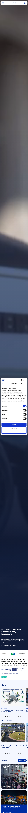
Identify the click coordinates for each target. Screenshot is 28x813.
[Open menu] (3, 3)
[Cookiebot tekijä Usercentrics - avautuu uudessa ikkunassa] (21, 380)
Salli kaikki (14, 424)
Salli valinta (14, 428)
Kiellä (14, 431)
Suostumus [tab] (5, 383)
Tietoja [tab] (23, 383)
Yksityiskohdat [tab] (14, 383)
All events (21, 760)
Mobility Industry (7, 645)
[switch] (25, 410)
